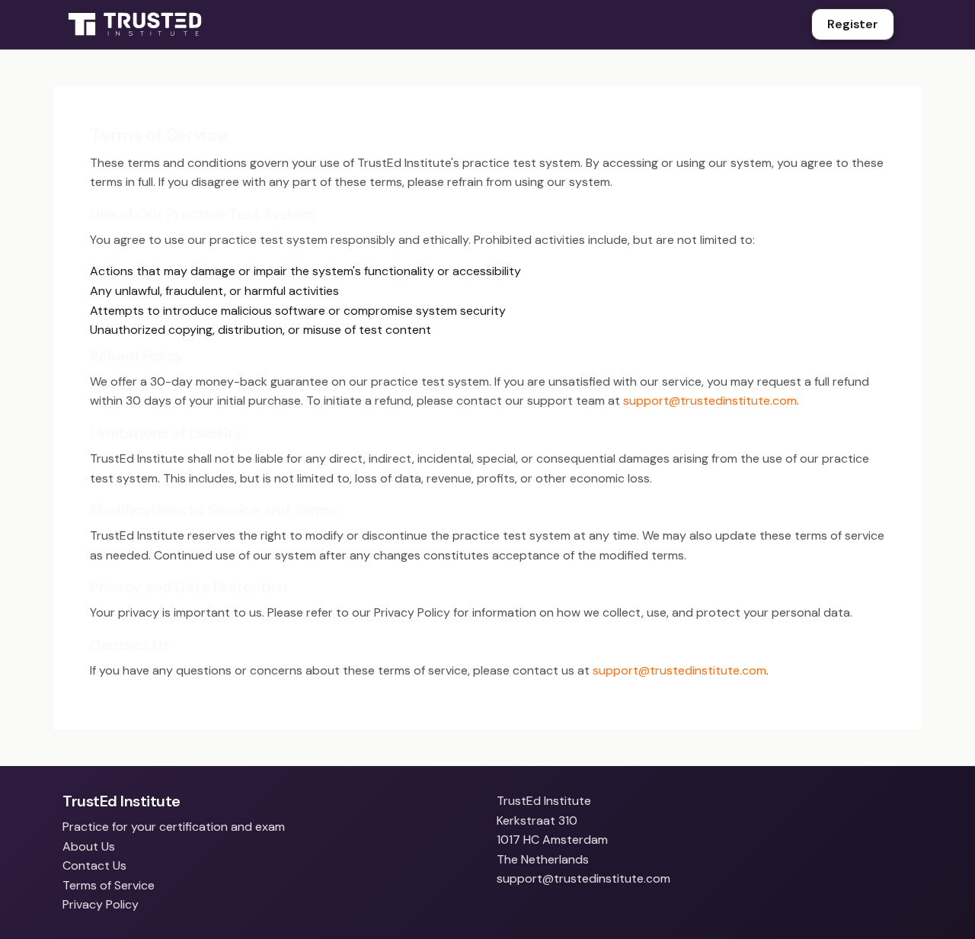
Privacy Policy (100, 904)
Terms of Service (108, 885)
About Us (88, 846)
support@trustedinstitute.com (710, 401)
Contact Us (94, 865)
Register (852, 24)
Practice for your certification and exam (173, 827)
